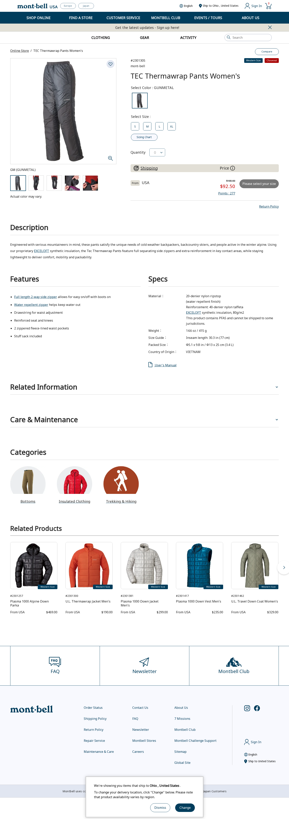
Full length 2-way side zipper (35, 297)
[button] (269, 206)
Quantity (138, 152)
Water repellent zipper (31, 305)
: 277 (226, 193)
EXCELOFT (41, 251)
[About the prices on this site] (232, 168)
